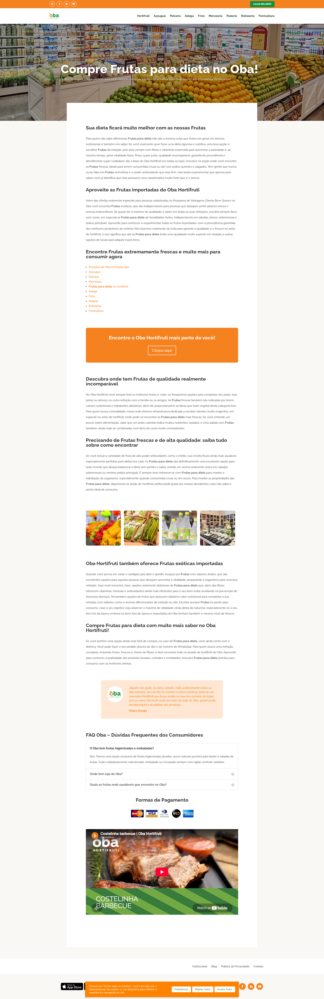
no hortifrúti (108, 286)
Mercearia (215, 16)
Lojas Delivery (262, 4)
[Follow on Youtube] (73, 4)
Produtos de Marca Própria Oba (109, 267)
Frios (201, 16)
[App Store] (72, 989)
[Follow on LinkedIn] (66, 4)
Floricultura (266, 16)
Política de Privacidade (235, 966)
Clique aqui (162, 350)
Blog (214, 966)
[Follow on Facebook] (59, 4)
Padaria (231, 16)
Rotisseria (247, 16)
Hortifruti (143, 16)
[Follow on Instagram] (52, 4)
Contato (258, 966)
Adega (189, 16)
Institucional (199, 966)
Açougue (160, 16)
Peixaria (175, 16)
